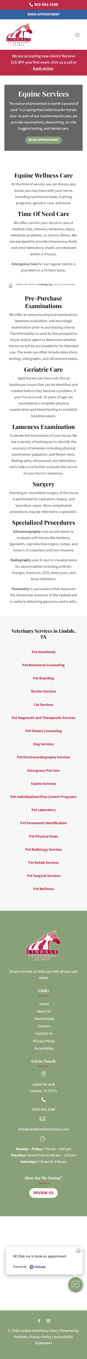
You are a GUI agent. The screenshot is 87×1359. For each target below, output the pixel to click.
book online (43, 68)
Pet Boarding (43, 678)
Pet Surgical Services (43, 875)
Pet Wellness (43, 888)
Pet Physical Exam (43, 836)
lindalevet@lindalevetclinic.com (43, 1129)
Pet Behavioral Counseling (43, 665)
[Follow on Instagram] (48, 1321)
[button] (76, 1284)
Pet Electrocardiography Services (43, 757)
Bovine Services (43, 691)
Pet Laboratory (44, 809)
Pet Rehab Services (43, 862)
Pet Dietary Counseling (43, 730)
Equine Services (43, 783)
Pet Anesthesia (43, 652)
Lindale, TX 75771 (43, 1091)
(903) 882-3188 (43, 1109)
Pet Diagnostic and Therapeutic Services (43, 717)
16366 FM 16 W (43, 1084)
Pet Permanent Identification (43, 823)
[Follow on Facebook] (39, 1321)
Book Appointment (44, 14)
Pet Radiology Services (43, 849)
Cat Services (43, 704)
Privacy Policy (40, 1336)
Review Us (43, 1193)
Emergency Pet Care (43, 770)
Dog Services (43, 744)
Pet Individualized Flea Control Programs (43, 796)
